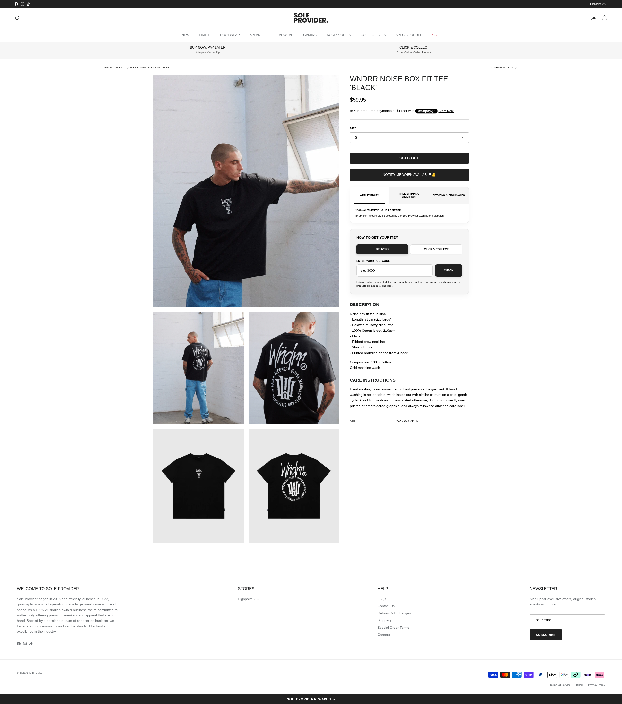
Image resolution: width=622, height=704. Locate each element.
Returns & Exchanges (394, 613)
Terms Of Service (560, 684)
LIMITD (204, 35)
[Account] (593, 18)
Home (108, 67)
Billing (579, 684)
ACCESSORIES (339, 35)
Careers (384, 634)
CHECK (448, 270)
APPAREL (257, 35)
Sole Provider (34, 673)
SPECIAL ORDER (409, 35)
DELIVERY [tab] (382, 249)
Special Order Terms (393, 627)
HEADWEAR (284, 35)
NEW (185, 35)
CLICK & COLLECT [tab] (436, 249)
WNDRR (120, 67)
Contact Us (386, 606)
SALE (436, 35)
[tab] (370, 195)
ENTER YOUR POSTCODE (373, 260)
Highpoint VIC (598, 3)
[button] (311, 699)
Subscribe (546, 634)
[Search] (17, 18)
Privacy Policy (596, 684)
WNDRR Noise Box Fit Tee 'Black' (150, 67)
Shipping (384, 620)
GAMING (310, 35)
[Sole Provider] (311, 18)
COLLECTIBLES (373, 35)
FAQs (382, 599)
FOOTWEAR (230, 35)
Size (353, 128)
